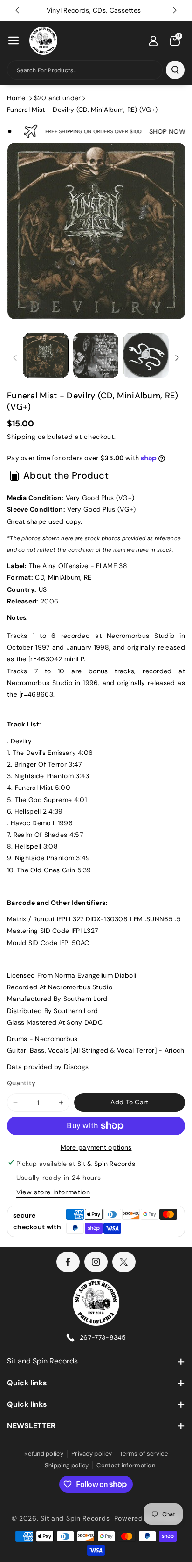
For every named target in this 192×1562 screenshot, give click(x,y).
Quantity (21, 1083)
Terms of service (144, 1454)
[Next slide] (175, 10)
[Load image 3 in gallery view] (146, 355)
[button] (13, 40)
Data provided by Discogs (48, 1066)
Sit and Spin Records (42, 1361)
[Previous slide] (17, 10)
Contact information (125, 1465)
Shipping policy (67, 1465)
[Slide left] (15, 358)
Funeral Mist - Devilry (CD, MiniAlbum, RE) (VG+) (82, 109)
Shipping (21, 436)
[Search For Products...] (175, 70)
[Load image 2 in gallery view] (96, 355)
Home (16, 98)
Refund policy (43, 1454)
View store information (53, 1192)
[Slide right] (177, 358)
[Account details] (153, 41)
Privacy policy (91, 1454)
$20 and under (57, 98)
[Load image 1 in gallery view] (46, 355)
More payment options (96, 1147)
